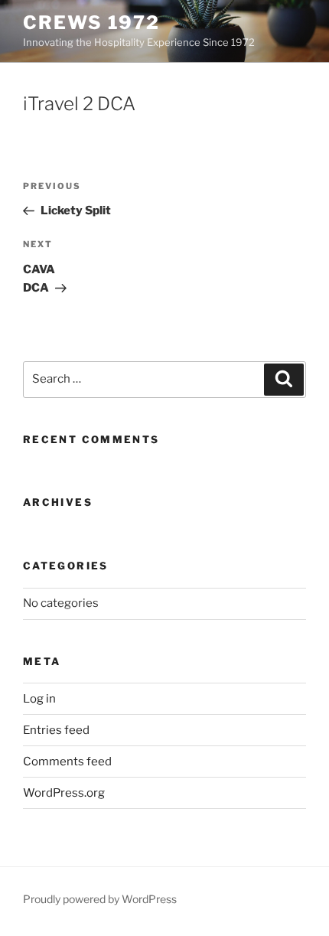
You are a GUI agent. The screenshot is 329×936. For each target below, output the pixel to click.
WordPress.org (64, 793)
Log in (39, 699)
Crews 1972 (91, 22)
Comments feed (67, 761)
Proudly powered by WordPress (100, 898)
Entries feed (56, 730)
